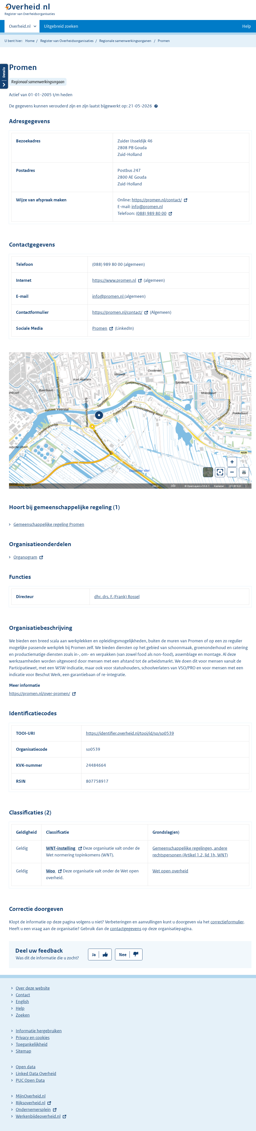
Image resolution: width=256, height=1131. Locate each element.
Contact (23, 995)
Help (20, 1008)
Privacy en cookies (33, 1037)
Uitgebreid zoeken (61, 26)
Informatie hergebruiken (39, 1031)
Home (29, 40)
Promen (99, 328)
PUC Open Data (30, 1080)
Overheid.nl (19, 27)
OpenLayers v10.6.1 (199, 486)
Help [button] (246, 26)
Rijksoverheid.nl (30, 1103)
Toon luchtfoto (208, 472)
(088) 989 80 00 (151, 213)
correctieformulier (227, 922)
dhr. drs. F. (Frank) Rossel (117, 596)
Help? (156, 106)
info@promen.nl (147, 206)
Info (173, 485)
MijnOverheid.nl (31, 1096)
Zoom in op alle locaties (220, 472)
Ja (94, 954)
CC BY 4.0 (236, 486)
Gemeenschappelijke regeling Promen (49, 524)
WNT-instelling (61, 848)
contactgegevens (125, 928)
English (22, 1001)
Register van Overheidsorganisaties (67, 40)
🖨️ (244, 471)
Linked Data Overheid (36, 1073)
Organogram (25, 557)
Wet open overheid (170, 871)
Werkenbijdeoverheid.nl (38, 1116)
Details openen (4, 76)
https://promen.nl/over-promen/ (39, 693)
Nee (122, 954)
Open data (26, 1067)
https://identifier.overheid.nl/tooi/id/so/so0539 (130, 733)
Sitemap (23, 1051)
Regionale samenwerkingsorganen (125, 40)
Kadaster (220, 486)
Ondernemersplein (33, 1109)
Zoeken (23, 1015)
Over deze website (33, 988)
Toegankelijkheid (32, 1044)
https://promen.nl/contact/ (157, 200)
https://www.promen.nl (114, 280)
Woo (51, 871)
